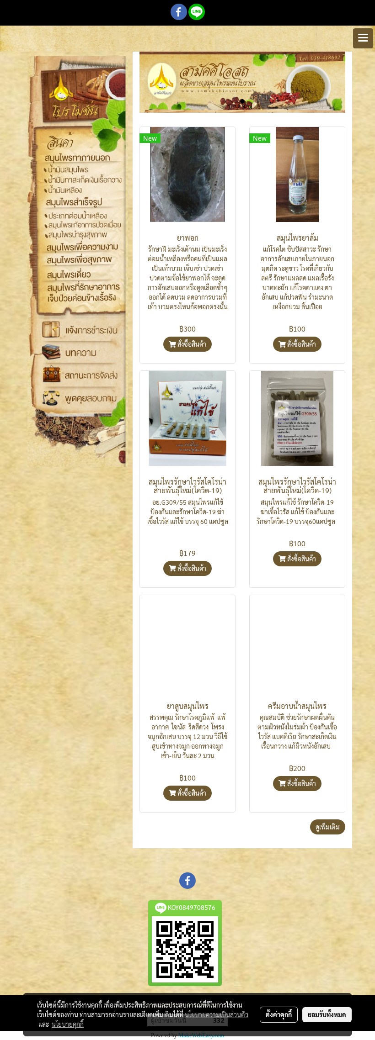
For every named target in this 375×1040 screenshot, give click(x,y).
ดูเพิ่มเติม (328, 827)
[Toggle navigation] (363, 38)
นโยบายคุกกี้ (68, 1024)
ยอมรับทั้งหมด (327, 1014)
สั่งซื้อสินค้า (191, 344)
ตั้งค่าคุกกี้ (279, 1014)
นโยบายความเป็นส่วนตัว (216, 1014)
